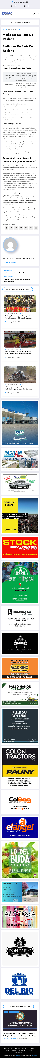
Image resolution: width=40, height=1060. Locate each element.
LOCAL (10, 1012)
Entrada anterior (8, 270)
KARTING (14, 1050)
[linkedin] (16, 228)
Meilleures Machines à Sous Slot (14, 273)
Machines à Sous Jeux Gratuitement (12, 66)
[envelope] (21, 228)
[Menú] (29, 13)
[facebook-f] (11, 6)
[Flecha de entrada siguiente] (35, 280)
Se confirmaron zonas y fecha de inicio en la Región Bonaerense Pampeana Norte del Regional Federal (20, 1034)
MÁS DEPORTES (18, 1052)
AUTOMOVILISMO (8, 1048)
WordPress (17, 1055)
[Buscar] (34, 13)
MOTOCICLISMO (22, 1050)
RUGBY (30, 1050)
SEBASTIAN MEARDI (12, 313)
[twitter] (11, 228)
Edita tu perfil (26, 258)
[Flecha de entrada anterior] (35, 272)
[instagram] (24, 6)
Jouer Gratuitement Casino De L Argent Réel (14, 104)
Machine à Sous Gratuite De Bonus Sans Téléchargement (17, 280)
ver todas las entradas (9, 262)
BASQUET (24, 1048)
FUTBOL (6, 1012)
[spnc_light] (38, 13)
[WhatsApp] (31, 228)
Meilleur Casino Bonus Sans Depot (12, 193)
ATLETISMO (17, 1048)
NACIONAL (16, 1012)
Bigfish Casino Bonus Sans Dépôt (11, 195)
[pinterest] (26, 228)
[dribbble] (20, 6)
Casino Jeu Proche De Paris (10, 106)
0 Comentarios (24, 29)
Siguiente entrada (8, 276)
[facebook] (6, 228)
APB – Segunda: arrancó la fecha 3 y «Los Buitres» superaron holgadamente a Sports (18, 352)
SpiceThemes (34, 1055)
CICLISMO (31, 1048)
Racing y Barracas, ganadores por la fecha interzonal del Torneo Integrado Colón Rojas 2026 (18, 317)
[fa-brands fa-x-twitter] (15, 6)
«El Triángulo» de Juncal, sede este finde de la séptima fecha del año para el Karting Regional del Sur (18, 388)
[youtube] (28, 6)
